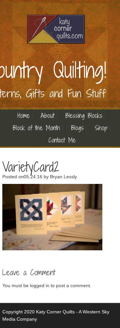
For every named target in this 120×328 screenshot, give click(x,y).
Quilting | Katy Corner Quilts (55, 29)
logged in (39, 285)
